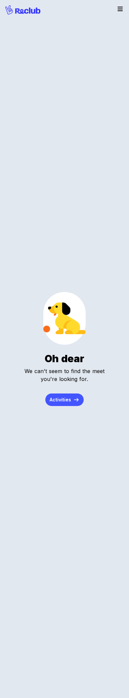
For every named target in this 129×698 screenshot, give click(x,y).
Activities (61, 399)
